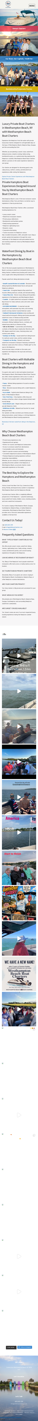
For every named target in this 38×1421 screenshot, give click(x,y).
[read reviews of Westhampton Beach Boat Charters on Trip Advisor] (23, 1390)
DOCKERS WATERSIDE (10, 306)
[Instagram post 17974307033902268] (19, 797)
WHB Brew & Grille (9, 408)
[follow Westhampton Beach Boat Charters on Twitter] (11, 1390)
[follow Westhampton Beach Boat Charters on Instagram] (19, 1390)
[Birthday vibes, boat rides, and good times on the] (19, 903)
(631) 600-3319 (9, 525)
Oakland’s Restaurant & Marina (13, 313)
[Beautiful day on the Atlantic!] (19, 938)
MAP (19, 1370)
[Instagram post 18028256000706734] (19, 1009)
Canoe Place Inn (8, 295)
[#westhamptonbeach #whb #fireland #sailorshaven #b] (19, 656)
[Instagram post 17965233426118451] (19, 974)
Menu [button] (31, 5)
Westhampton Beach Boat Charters (8, 4)
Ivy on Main (6, 392)
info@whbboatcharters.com (14, 527)
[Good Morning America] (19, 832)
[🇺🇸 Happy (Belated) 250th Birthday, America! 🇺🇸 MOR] (19, 762)
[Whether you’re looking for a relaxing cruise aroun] (19, 691)
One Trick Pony (8, 397)
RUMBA (5, 320)
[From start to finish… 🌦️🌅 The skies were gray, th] (19, 868)
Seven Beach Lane (8, 404)
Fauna (5, 383)
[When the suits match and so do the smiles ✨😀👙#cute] (19, 1044)
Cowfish (5, 299)
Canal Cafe (6, 290)
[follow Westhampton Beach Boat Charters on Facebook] (15, 1390)
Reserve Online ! (10, 530)
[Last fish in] (19, 1115)
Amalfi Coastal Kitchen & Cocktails (14, 284)
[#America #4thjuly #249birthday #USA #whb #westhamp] (19, 1256)
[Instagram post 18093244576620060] (19, 1221)
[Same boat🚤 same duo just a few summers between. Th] (19, 1150)
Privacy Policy (29, 1413)
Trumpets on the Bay (9, 340)
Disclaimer (19, 1414)
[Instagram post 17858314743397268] (19, 1186)
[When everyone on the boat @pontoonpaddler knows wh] (19, 1080)
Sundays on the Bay (9, 336)
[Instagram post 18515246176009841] (19, 1327)
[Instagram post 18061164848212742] (19, 1292)
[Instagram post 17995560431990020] (19, 726)
